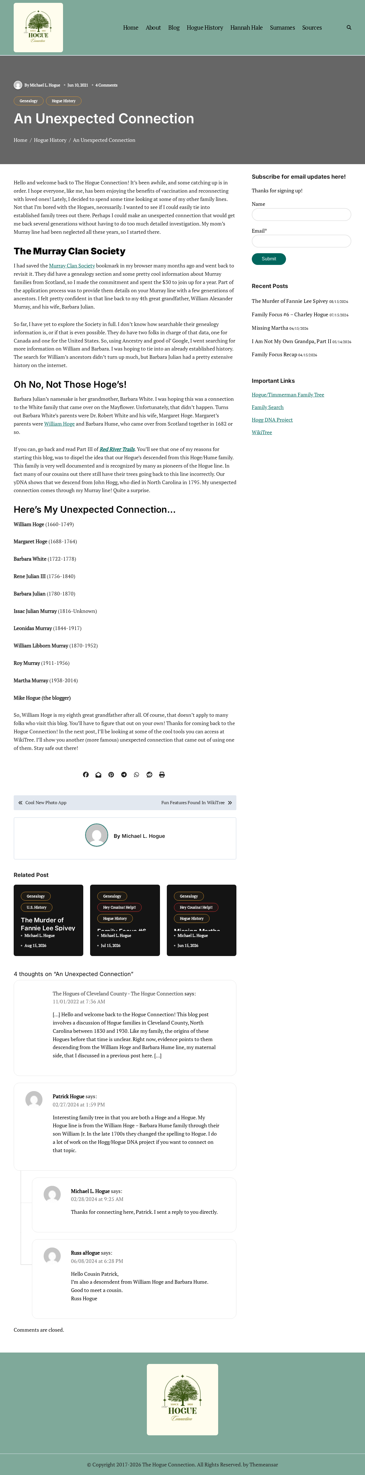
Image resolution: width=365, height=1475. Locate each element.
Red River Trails (117, 449)
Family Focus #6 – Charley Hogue (290, 314)
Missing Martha (270, 327)
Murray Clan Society (72, 265)
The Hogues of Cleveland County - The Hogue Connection (118, 993)
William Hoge (59, 423)
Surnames (282, 27)
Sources (312, 27)
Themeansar (264, 1464)
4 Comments (106, 85)
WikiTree (262, 432)
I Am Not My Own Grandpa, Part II (291, 341)
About (153, 27)
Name (258, 203)
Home (130, 27)
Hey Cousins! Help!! (119, 907)
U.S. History (36, 907)
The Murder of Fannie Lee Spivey (290, 300)
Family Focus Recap (274, 354)
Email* (259, 230)
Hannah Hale (246, 27)
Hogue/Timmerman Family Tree (288, 394)
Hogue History (205, 27)
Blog (173, 27)
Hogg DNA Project (272, 419)
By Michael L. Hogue (42, 85)
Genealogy (29, 100)
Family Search (268, 407)
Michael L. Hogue (143, 836)
